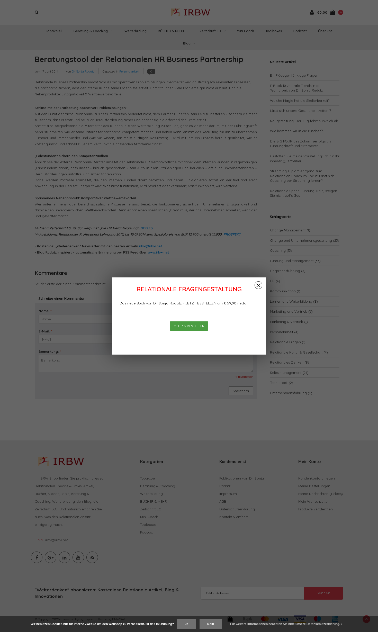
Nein (210, 624)
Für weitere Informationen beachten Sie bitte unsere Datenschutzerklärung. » (286, 624)
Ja (186, 624)
